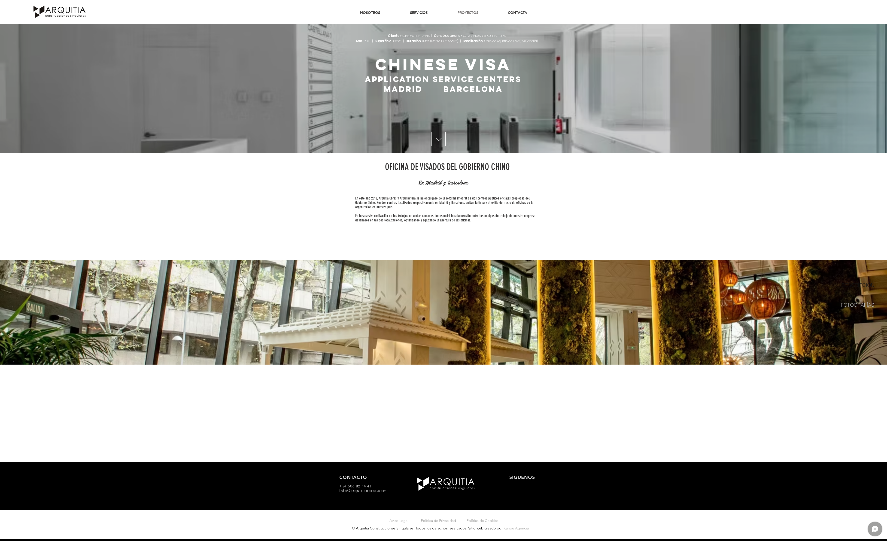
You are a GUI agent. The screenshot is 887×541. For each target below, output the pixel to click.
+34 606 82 (350, 486)
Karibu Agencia (516, 528)
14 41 (367, 486)
